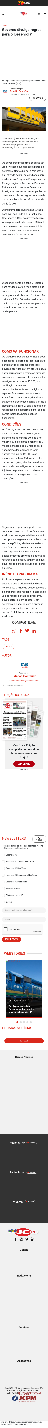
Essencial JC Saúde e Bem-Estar (20, 861)
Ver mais (24, 1041)
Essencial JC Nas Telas (16, 868)
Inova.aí (9, 902)
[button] (17, 1022)
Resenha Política (13, 888)
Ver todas (39, 839)
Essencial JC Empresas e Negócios (21, 875)
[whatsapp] (14, 630)
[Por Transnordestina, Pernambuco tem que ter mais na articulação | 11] (24, 989)
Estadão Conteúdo (19, 91)
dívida (8, 647)
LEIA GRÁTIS (24, 764)
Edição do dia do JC (14, 895)
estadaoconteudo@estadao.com (24, 680)
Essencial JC (11, 855)
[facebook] (21, 630)
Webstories (14, 953)
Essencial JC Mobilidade (16, 882)
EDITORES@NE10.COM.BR (29, 1393)
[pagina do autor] (24, 665)
